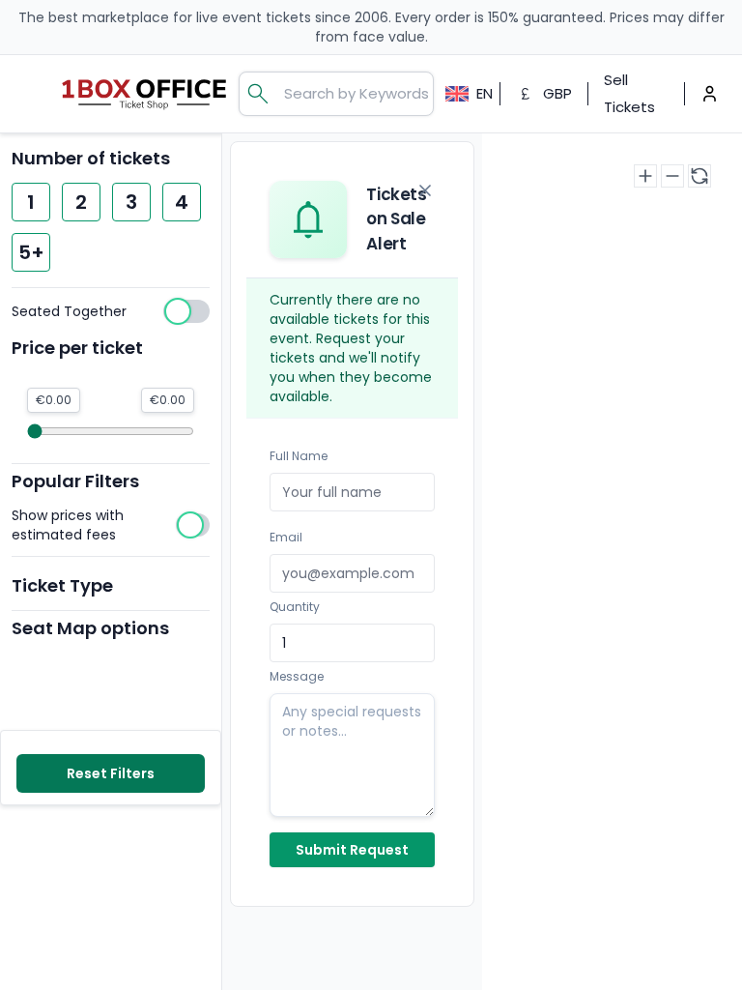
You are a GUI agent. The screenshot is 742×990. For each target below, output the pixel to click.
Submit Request (352, 849)
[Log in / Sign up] (709, 93)
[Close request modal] (425, 190)
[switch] (111, 311)
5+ (31, 252)
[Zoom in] (645, 176)
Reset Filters (111, 773)
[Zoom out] (672, 176)
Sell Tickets (629, 93)
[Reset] (699, 176)
